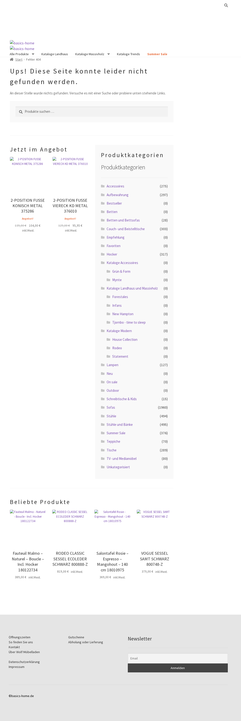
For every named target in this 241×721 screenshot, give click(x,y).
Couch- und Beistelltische (126, 229)
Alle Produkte (19, 54)
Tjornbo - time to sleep (129, 322)
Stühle (111, 416)
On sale (112, 382)
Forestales (120, 297)
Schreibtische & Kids (122, 399)
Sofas (111, 407)
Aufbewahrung (118, 195)
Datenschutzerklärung (24, 662)
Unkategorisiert (118, 467)
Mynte (117, 280)
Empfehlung (116, 237)
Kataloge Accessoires (122, 262)
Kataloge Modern (119, 331)
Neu (110, 373)
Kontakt (14, 647)
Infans (117, 305)
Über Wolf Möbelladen (24, 652)
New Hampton (122, 314)
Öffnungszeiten (19, 637)
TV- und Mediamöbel (122, 458)
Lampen (112, 365)
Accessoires (115, 186)
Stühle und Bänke (120, 424)
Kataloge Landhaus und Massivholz (132, 288)
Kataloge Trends (128, 54)
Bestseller (114, 203)
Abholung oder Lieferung (85, 642)
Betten (112, 211)
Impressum (16, 667)
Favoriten (113, 246)
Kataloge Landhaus (54, 54)
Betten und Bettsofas (123, 220)
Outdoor (113, 390)
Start (18, 59)
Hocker (112, 254)
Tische (111, 450)
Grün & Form (121, 271)
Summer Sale (157, 54)
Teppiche (113, 441)
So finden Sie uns (21, 642)
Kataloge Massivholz (89, 54)
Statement (120, 356)
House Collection (124, 339)
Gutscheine (76, 637)
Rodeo (117, 348)
